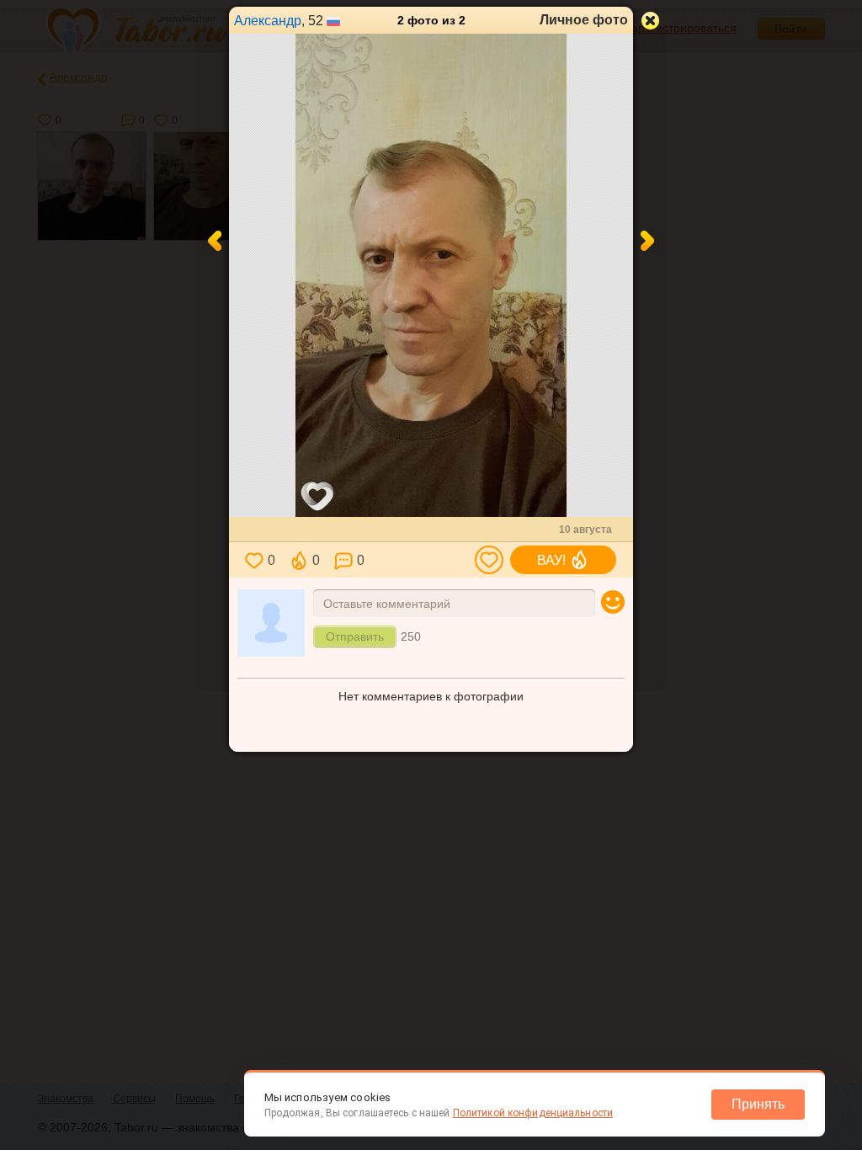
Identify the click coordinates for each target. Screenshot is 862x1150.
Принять (758, 1104)
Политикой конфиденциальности (533, 1113)
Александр (267, 20)
